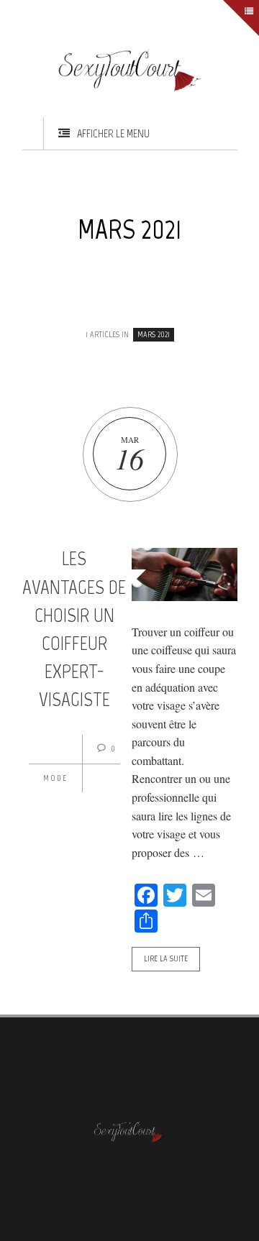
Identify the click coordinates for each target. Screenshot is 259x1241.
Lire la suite (166, 958)
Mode (55, 778)
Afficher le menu (113, 133)
